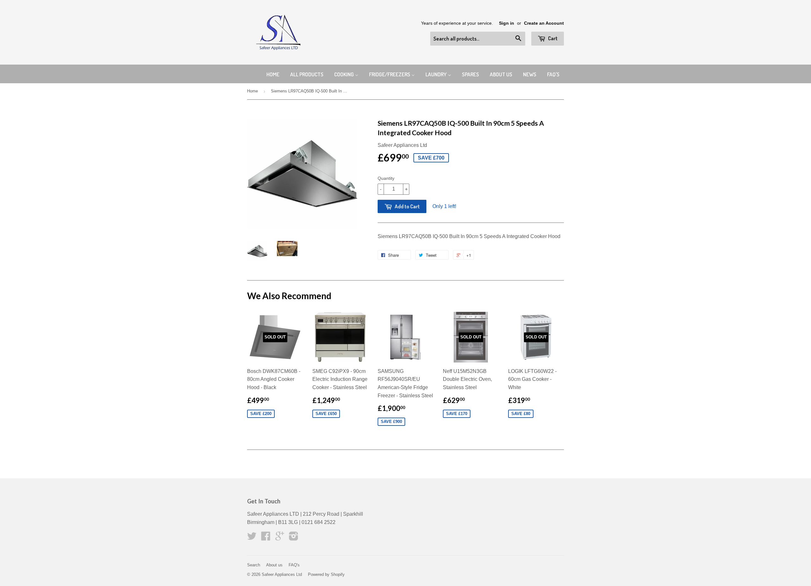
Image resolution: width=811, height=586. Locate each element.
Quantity (386, 178)
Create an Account (544, 23)
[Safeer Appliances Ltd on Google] (279, 538)
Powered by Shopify (326, 574)
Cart (552, 38)
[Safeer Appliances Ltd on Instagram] (293, 538)
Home (252, 91)
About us (274, 565)
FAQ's (294, 565)
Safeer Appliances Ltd (282, 574)
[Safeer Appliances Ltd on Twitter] (252, 538)
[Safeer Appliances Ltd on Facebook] (266, 538)
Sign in (506, 23)
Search (253, 565)
